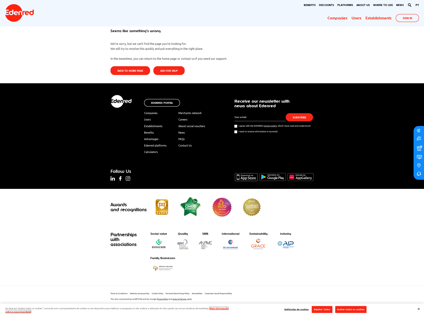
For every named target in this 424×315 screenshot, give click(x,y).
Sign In (407, 18)
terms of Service (179, 299)
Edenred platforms (155, 145)
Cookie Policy (157, 293)
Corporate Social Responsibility (218, 293)
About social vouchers (191, 126)
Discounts (326, 5)
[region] (212, 309)
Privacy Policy (162, 299)
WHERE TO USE (383, 5)
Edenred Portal (162, 102)
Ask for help (169, 70)
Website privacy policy (139, 293)
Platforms (345, 5)
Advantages (151, 139)
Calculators (151, 151)
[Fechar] (418, 309)
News (400, 5)
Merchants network (190, 113)
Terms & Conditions (119, 293)
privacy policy (270, 126)
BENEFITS (310, 5)
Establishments (379, 18)
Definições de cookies (296, 309)
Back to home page (130, 70)
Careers (182, 119)
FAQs (181, 139)
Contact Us (185, 145)
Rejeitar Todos (322, 309)
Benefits (149, 132)
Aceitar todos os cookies (351, 309)
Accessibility (197, 293)
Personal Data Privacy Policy (177, 293)
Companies (337, 18)
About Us (363, 5)
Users (356, 18)
